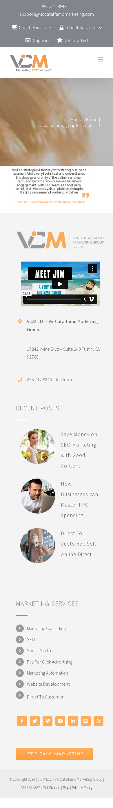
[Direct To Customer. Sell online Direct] (37, 545)
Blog (66, 787)
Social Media (39, 650)
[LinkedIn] (73, 721)
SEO (31, 639)
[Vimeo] (47, 721)
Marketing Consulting (46, 628)
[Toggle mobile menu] (101, 59)
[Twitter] (35, 721)
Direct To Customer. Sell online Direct (78, 544)
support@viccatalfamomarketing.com (56, 14)
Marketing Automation (47, 673)
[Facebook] (22, 721)
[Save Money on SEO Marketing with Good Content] (37, 446)
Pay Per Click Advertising (49, 662)
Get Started (51, 787)
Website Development (48, 684)
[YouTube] (60, 721)
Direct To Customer (45, 697)
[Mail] (86, 721)
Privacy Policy (82, 787)
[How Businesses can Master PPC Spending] (37, 496)
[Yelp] (98, 721)
